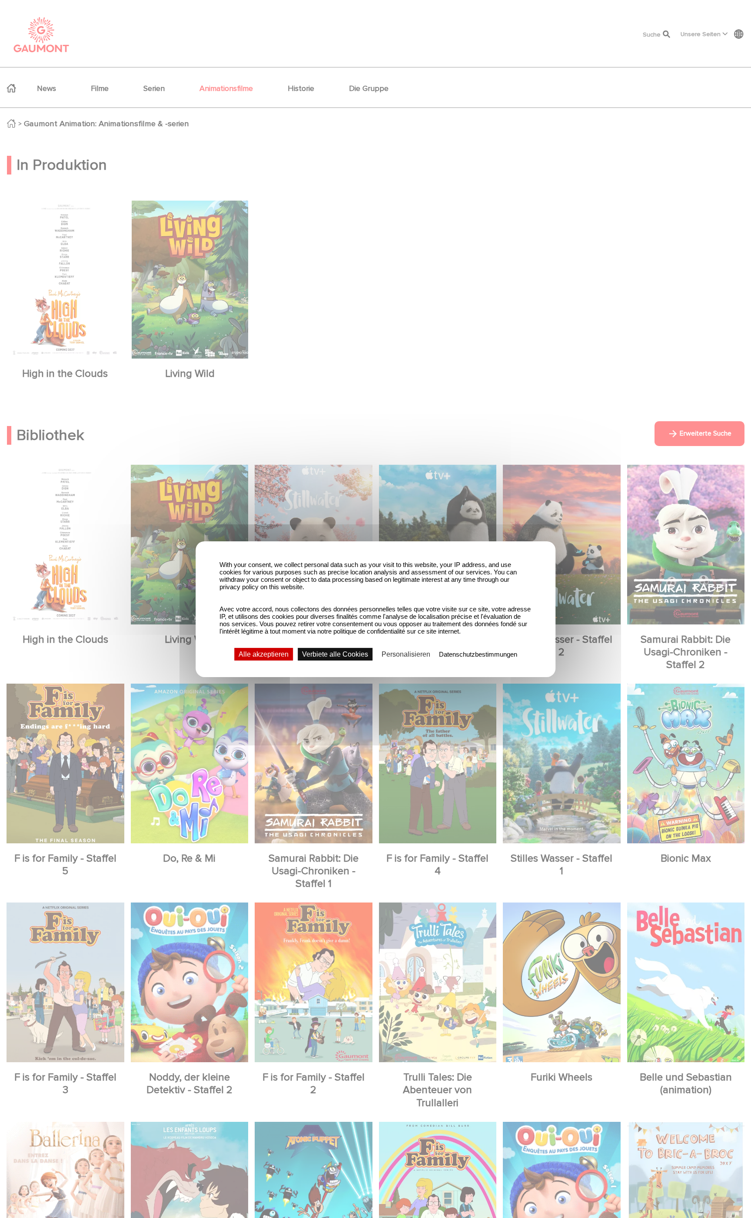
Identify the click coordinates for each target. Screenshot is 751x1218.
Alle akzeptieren (264, 654)
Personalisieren (406, 654)
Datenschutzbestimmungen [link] (478, 654)
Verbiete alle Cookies (335, 654)
